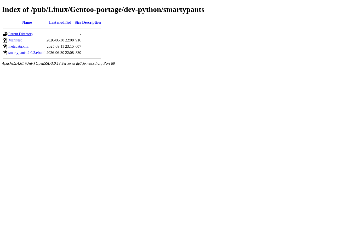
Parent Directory (20, 34)
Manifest (15, 40)
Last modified (60, 22)
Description (91, 22)
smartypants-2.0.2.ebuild (26, 53)
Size (78, 22)
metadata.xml (18, 46)
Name (27, 22)
